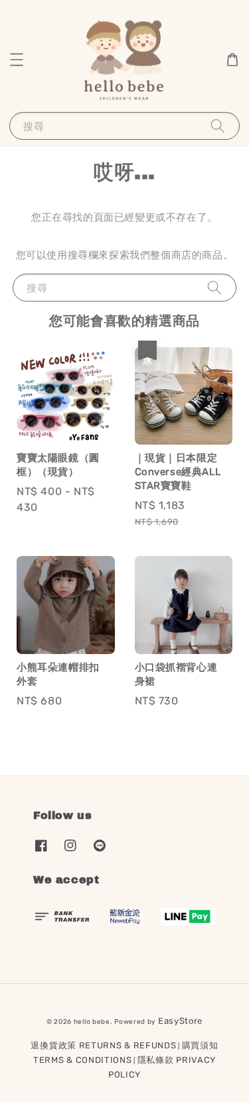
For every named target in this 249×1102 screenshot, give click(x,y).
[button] (16, 59)
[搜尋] (218, 125)
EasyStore (180, 1021)
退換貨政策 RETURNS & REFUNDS (103, 1045)
